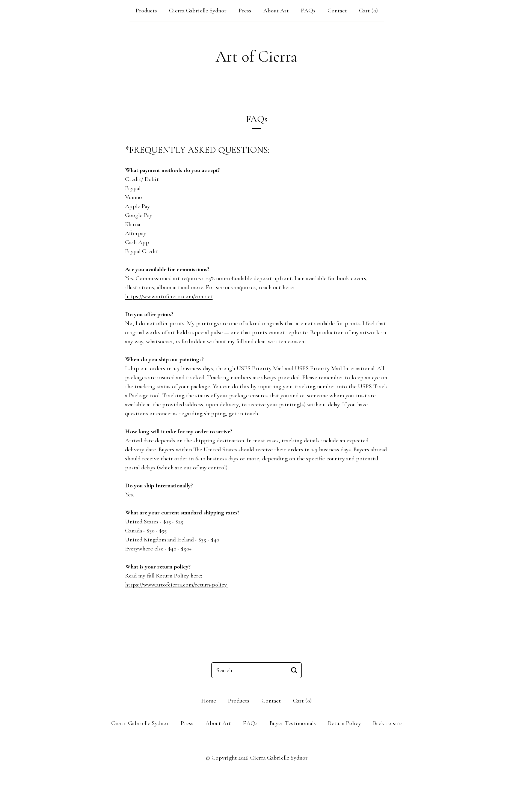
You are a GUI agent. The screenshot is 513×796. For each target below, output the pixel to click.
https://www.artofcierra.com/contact (169, 296)
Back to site (387, 723)
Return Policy (344, 723)
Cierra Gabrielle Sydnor (197, 10)
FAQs (308, 10)
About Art (276, 10)
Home (208, 700)
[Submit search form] (294, 670)
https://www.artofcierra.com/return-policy (176, 584)
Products (146, 10)
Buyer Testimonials (293, 723)
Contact (337, 10)
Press (244, 10)
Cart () (368, 10)
